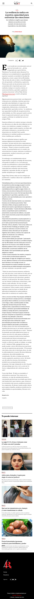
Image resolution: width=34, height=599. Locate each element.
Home (5, 572)
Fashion (4, 439)
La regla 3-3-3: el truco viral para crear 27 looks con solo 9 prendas (14, 443)
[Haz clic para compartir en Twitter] (23, 60)
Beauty (3, 472)
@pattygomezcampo (8, 94)
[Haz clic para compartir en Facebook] (19, 60)
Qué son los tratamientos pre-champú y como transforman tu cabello (14, 509)
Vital (17, 9)
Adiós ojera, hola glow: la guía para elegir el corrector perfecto (13, 476)
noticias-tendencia (7, 407)
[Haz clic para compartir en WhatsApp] (16, 60)
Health (3, 538)
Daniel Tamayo (17, 595)
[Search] (29, 3)
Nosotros (6, 575)
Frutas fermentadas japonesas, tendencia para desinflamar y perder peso (14, 543)
